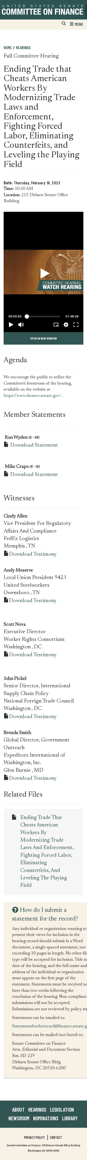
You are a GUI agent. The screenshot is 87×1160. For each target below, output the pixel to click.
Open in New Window (43, 338)
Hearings (23, 47)
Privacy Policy (34, 1137)
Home (8, 47)
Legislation (62, 1109)
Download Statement (34, 445)
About (18, 1109)
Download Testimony (33, 554)
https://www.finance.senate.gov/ (32, 396)
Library (70, 1118)
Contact (56, 1137)
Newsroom (18, 1118)
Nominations (45, 1118)
